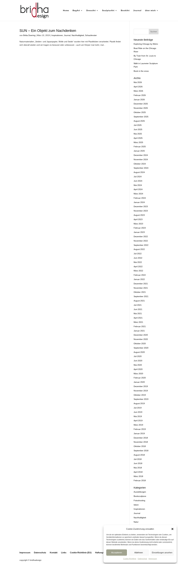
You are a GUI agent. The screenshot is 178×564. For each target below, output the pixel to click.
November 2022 (141, 241)
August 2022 (139, 249)
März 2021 (138, 322)
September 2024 (141, 168)
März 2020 (138, 373)
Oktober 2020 (140, 343)
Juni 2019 (138, 412)
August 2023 (139, 215)
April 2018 (138, 472)
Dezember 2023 (141, 206)
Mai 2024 (138, 185)
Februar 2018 (140, 480)
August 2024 (139, 172)
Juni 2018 (138, 463)
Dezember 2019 (141, 386)
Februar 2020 (140, 378)
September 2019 (141, 399)
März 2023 (138, 224)
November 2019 (141, 391)
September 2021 (141, 296)
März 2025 (138, 142)
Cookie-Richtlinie (129, 559)
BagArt (76, 10)
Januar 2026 (139, 99)
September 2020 (141, 348)
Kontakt (53, 552)
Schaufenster (91, 35)
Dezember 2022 (141, 236)
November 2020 (141, 339)
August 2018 (139, 455)
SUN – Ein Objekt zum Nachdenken (47, 30)
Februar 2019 (140, 429)
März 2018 (138, 476)
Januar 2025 (139, 151)
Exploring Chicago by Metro (146, 44)
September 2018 (141, 450)
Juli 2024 (138, 176)
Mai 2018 (138, 468)
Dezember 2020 (141, 335)
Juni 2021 (138, 309)
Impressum (153, 559)
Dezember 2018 (141, 438)
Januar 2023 (139, 232)
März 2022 (138, 271)
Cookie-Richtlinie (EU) (81, 552)
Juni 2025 (138, 129)
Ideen (136, 505)
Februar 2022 (140, 275)
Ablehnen (138, 552)
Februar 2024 (140, 198)
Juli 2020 (138, 356)
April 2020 (138, 369)
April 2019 (138, 420)
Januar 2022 (139, 279)
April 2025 (138, 138)
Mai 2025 (138, 134)
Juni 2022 (138, 258)
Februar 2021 (140, 326)
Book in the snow (141, 71)
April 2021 (138, 318)
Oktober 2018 (140, 446)
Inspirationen (57, 35)
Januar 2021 (139, 331)
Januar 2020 (139, 382)
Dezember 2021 (141, 283)
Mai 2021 (138, 313)
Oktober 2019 (140, 395)
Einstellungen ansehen (162, 552)
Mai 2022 (138, 262)
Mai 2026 (138, 82)
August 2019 (139, 403)
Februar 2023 (140, 228)
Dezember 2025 (141, 104)
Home (66, 10)
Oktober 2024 (140, 164)
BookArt (125, 10)
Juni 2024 (138, 181)
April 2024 (138, 189)
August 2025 (139, 121)
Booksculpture (140, 496)
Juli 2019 (138, 408)
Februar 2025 (140, 146)
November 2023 (141, 211)
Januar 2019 (139, 433)
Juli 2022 (138, 253)
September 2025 (141, 117)
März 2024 (138, 194)
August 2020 (139, 352)
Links (63, 552)
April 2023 (138, 219)
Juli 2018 (138, 459)
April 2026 (138, 86)
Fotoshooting (139, 500)
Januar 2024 (139, 202)
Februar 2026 (140, 95)
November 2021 (141, 288)
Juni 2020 (138, 361)
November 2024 (141, 159)
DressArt (91, 10)
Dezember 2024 (141, 155)
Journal (137, 10)
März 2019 (138, 425)
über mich (150, 10)
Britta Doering (29, 35)
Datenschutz (142, 559)
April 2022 (138, 266)
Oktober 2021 (140, 292)
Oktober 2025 (140, 112)
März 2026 (138, 91)
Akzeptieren (116, 552)
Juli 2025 (138, 125)
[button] (172, 529)
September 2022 (141, 245)
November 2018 (141, 442)
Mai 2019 (138, 416)
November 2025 (141, 108)
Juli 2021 (138, 305)
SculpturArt (108, 10)
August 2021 (139, 301)
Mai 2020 (138, 365)
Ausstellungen (140, 492)
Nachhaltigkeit (78, 35)
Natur (136, 522)
